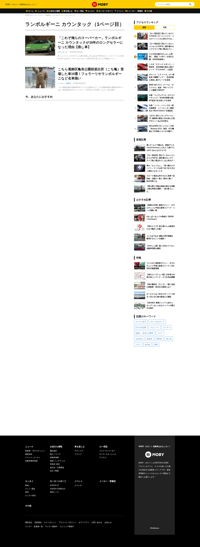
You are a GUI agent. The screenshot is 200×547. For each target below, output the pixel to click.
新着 (156, 345)
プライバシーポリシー (67, 522)
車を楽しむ (68, 11)
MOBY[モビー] (30, 15)
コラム (138, 345)
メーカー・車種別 (136, 11)
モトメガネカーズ (157, 322)
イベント (120, 11)
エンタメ (91, 11)
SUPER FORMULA (57, 489)
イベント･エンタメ (32, 457)
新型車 (149, 339)
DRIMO (159, 339)
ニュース (41, 11)
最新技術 (28, 454)
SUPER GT (54, 485)
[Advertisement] (74, 132)
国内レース (54, 492)
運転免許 (53, 451)
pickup (147, 345)
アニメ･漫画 (30, 489)
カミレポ (78, 485)
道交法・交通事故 (57, 468)
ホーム (30, 11)
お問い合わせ (97, 522)
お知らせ (108, 522)
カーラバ (166, 327)
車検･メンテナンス (57, 461)
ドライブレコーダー (107, 451)
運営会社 (28, 522)
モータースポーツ (106, 11)
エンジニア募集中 (67, 526)
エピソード (154, 327)
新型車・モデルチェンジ (35, 451)
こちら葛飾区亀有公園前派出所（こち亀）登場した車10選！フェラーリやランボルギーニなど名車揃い (91, 73)
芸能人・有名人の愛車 (144, 333)
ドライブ (78, 454)
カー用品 (80, 11)
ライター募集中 (51, 526)
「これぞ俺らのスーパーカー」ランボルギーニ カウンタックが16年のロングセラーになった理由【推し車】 (90, 42)
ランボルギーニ (58, 15)
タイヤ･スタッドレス (107, 454)
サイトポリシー (50, 522)
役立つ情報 (54, 471)
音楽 (27, 492)
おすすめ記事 (141, 327)
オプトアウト (84, 522)
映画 (27, 485)
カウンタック (63, 52)
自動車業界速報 (31, 461)
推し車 (168, 339)
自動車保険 (54, 457)
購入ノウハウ (55, 454)
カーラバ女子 (141, 322)
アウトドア (79, 451)
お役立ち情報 (54, 11)
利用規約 (38, 522)
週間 (144, 27)
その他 (149, 11)
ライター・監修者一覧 (34, 526)
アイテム (102, 457)
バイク (160, 333)
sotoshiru (139, 339)
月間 (164, 27)
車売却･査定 (55, 464)
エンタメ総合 (30, 495)
